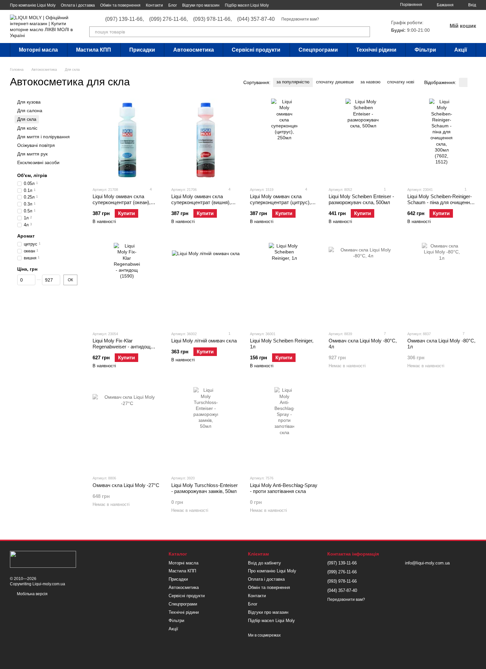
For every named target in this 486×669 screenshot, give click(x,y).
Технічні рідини (376, 50)
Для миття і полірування (43, 136)
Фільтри (425, 50)
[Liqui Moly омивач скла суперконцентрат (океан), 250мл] (127, 140)
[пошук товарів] (364, 31)
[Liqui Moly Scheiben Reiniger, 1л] (284, 284)
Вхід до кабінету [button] (264, 562)
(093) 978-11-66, (212, 19)
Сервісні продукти (256, 50)
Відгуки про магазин (201, 5)
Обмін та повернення (120, 5)
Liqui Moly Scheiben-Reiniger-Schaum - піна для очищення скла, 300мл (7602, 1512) (439, 202)
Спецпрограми (318, 50)
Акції (460, 50)
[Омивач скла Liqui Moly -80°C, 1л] (441, 284)
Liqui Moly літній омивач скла (204, 340)
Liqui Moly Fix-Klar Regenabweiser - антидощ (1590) (121, 346)
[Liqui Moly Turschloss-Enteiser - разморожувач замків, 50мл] (205, 428)
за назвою (370, 81)
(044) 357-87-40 (256, 19)
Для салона (29, 110)
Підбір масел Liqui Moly (247, 5)
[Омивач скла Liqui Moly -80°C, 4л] (363, 284)
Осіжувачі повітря (36, 145)
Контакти (154, 5)
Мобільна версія (32, 594)
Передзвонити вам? (300, 19)
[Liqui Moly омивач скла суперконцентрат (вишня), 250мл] (205, 140)
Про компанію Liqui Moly (33, 5)
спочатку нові (400, 81)
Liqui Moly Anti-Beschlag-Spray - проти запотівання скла (283, 488)
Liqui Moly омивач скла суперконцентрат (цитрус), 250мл (280, 202)
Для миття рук (32, 153)
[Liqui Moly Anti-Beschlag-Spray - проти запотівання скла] (284, 428)
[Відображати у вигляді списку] (471, 82)
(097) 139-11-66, (124, 19)
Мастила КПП (93, 50)
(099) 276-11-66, (168, 19)
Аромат (26, 236)
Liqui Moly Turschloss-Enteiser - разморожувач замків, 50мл (204, 488)
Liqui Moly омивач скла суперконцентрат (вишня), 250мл (201, 202)
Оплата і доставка (78, 5)
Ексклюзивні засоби (38, 162)
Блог (172, 5)
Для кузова (29, 102)
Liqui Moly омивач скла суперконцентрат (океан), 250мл (121, 202)
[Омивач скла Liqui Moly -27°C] (127, 428)
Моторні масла (38, 50)
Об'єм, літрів (32, 175)
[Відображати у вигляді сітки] (463, 82)
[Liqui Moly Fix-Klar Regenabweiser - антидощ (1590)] (127, 284)
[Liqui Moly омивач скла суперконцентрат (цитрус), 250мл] (284, 140)
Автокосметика (193, 50)
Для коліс (27, 128)
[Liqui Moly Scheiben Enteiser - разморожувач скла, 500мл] (363, 140)
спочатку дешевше (335, 81)
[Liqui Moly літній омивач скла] (205, 284)
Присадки (142, 50)
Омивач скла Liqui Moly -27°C (126, 485)
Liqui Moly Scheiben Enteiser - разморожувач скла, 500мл (361, 199)
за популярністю (292, 81)
